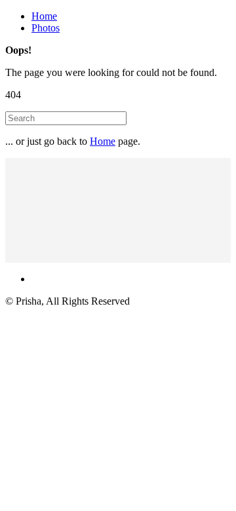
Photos (45, 27)
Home (44, 16)
